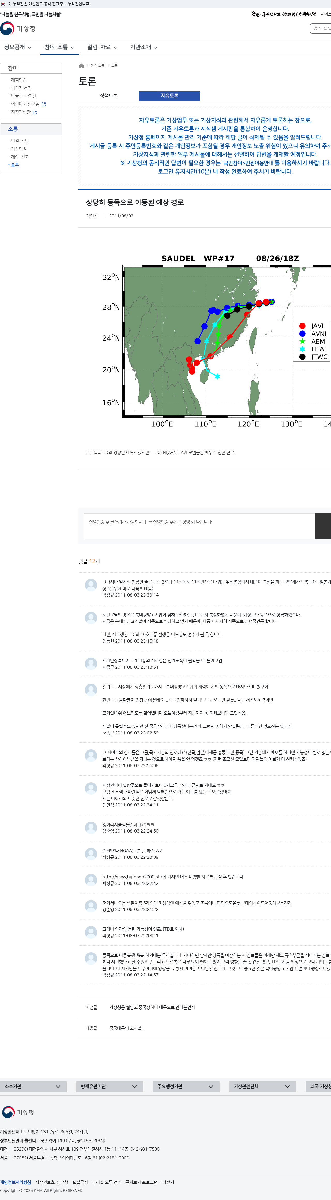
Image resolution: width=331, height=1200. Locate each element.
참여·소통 (56, 47)
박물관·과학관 (23, 96)
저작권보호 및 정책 (51, 1182)
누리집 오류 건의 (106, 1182)
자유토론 (169, 96)
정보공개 (14, 47)
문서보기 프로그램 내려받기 (149, 1182)
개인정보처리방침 (15, 1182)
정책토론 (108, 96)
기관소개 (140, 47)
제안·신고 (20, 157)
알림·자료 (99, 47)
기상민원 (19, 149)
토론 (15, 165)
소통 (114, 65)
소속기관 (13, 1086)
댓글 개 (89, 561)
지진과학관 (21, 112)
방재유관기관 (93, 1086)
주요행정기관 (169, 1086)
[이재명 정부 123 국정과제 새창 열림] (284, 14)
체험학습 (19, 80)
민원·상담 (20, 141)
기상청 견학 (21, 88)
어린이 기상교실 (25, 104)
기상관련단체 (246, 1086)
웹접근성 (80, 1182)
